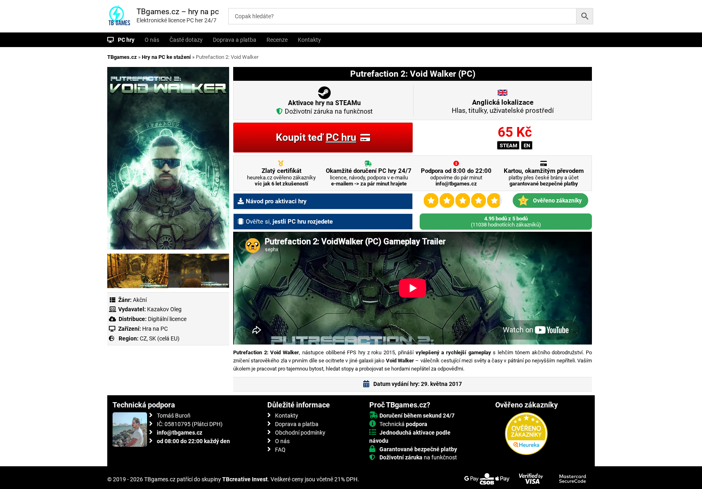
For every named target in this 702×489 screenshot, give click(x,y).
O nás (152, 40)
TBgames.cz (122, 57)
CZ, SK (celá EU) (160, 338)
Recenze (277, 40)
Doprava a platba (234, 40)
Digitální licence (166, 319)
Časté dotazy (186, 40)
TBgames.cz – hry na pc (177, 11)
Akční (140, 300)
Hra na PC (154, 328)
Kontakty (309, 40)
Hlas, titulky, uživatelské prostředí (503, 106)
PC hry (126, 40)
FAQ (280, 449)
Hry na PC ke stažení (166, 57)
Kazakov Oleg (164, 309)
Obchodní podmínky (300, 432)
